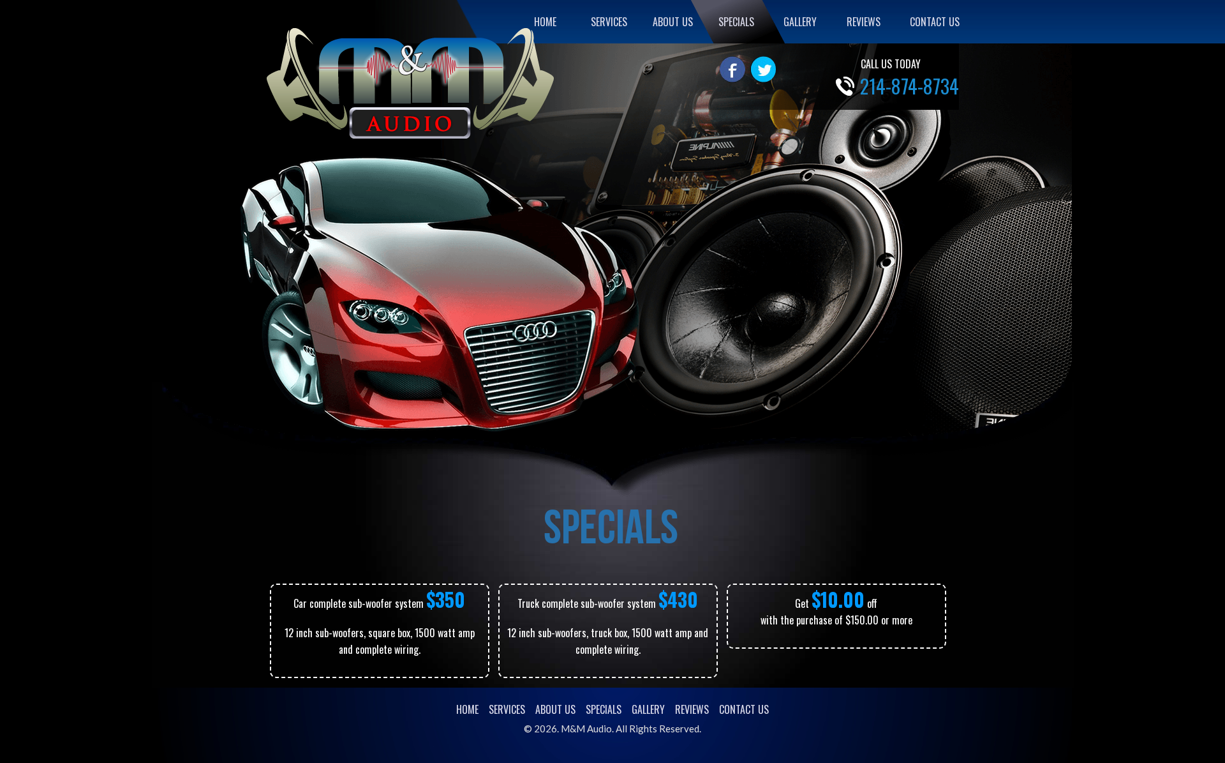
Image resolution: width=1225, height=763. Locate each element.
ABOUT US (673, 21)
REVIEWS (863, 21)
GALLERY (800, 21)
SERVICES (609, 21)
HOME (545, 21)
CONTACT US (935, 21)
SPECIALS (736, 21)
